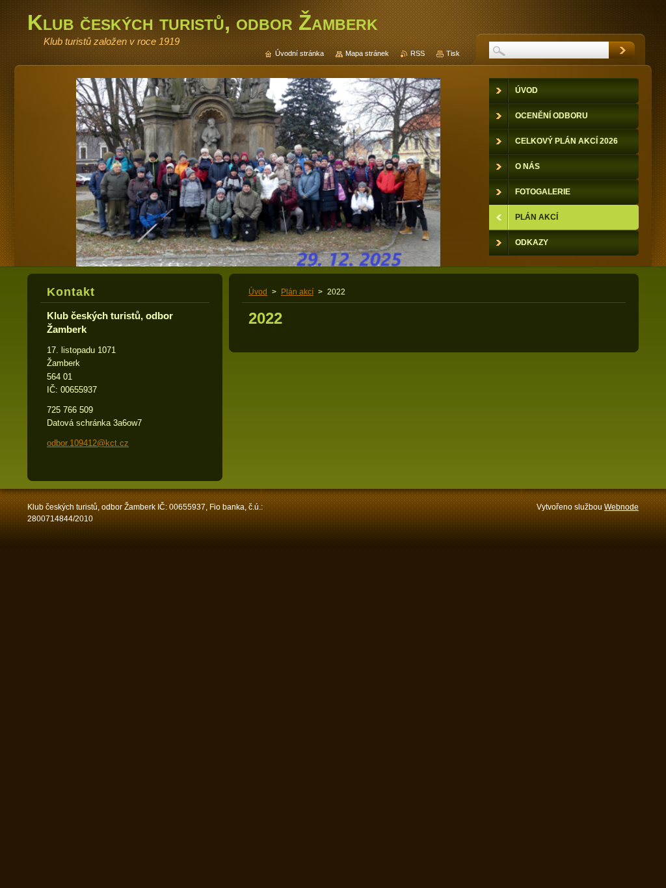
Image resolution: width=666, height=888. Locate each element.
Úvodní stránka (299, 53)
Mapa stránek (367, 53)
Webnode (621, 507)
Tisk (453, 53)
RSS (417, 53)
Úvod (257, 292)
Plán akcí (297, 292)
